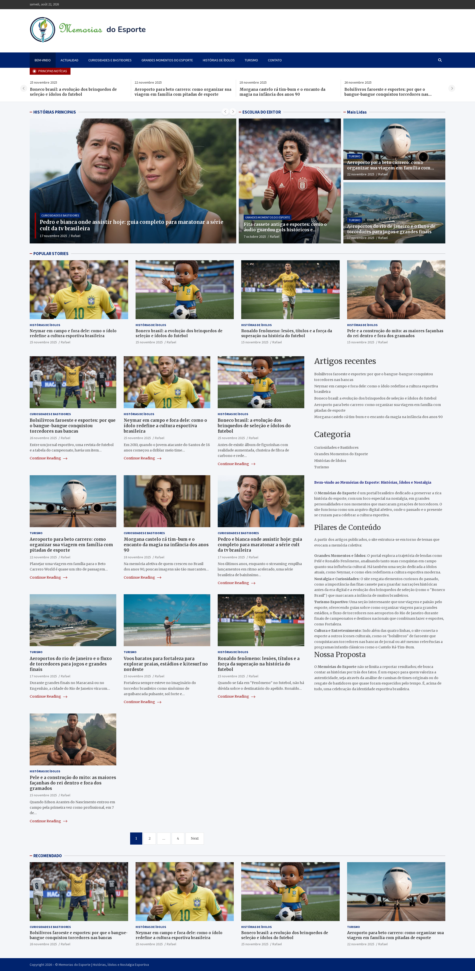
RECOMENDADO (47, 855)
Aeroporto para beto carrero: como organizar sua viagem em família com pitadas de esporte (78, 92)
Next (195, 838)
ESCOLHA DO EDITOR (261, 112)
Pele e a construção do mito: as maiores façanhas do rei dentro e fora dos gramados (395, 333)
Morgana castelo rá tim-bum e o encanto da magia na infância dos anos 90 (177, 92)
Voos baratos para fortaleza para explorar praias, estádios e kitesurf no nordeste (166, 664)
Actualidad (69, 60)
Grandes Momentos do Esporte (167, 60)
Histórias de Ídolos (219, 60)
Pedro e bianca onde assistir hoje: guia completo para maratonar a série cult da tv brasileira (260, 545)
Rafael (74, 236)
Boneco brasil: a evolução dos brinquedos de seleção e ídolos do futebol (179, 333)
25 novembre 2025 (43, 342)
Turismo (251, 60)
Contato (275, 60)
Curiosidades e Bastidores (110, 60)
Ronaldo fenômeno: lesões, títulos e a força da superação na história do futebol (286, 333)
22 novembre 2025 (360, 174)
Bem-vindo (43, 60)
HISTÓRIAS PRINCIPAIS (54, 112)
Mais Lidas (357, 112)
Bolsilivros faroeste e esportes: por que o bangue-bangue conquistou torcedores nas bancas (281, 94)
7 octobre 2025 (255, 236)
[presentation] (23, 88)
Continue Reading (46, 458)
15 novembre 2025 (254, 342)
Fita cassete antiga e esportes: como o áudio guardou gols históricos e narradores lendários (285, 230)
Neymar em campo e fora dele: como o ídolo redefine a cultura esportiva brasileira (387, 92)
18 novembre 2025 (137, 557)
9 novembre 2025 (52, 236)
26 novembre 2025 (43, 438)
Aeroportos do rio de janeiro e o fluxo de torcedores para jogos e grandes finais (391, 229)
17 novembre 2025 (360, 238)
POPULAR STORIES (51, 253)
